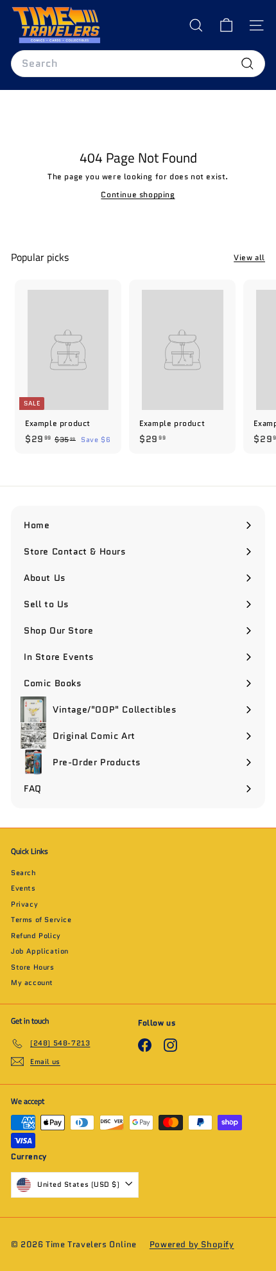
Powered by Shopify (192, 1244)
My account (32, 982)
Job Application (40, 951)
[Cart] (226, 25)
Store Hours (33, 967)
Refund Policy (36, 935)
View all (249, 257)
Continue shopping (138, 194)
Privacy (24, 904)
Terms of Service (41, 919)
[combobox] (138, 63)
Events (23, 888)
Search (24, 872)
